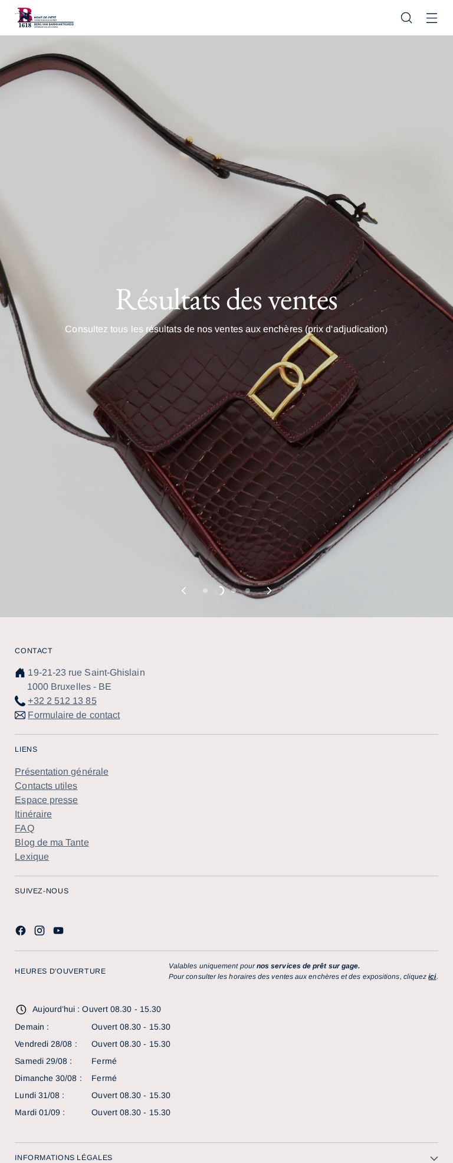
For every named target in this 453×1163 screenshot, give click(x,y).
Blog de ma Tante (51, 842)
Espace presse (46, 800)
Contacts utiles (46, 786)
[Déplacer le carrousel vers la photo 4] (248, 591)
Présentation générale (62, 771)
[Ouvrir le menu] (432, 18)
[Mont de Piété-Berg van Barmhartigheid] (44, 18)
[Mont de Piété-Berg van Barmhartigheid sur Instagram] (41, 933)
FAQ (24, 828)
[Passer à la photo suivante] (268, 590)
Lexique (32, 856)
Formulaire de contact (74, 715)
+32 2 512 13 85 (62, 701)
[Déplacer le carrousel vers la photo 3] (233, 591)
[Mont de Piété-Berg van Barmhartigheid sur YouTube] (59, 933)
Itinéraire (33, 814)
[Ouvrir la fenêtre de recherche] (407, 18)
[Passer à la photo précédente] (184, 590)
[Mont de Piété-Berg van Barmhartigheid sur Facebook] (22, 933)
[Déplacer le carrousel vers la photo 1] (205, 591)
